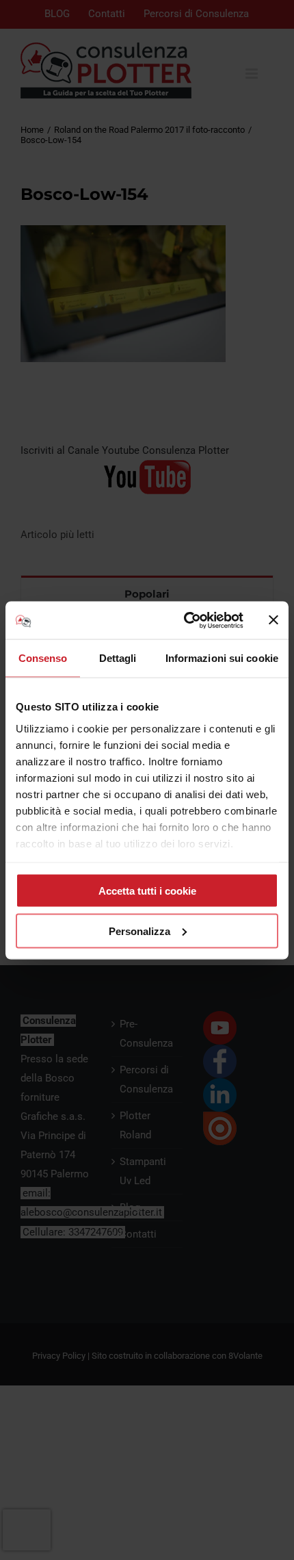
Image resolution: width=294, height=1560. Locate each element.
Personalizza (139, 930)
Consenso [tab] (43, 658)
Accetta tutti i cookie (147, 891)
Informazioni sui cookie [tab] (221, 658)
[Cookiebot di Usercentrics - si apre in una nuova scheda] (184, 620)
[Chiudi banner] (273, 620)
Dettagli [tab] (118, 658)
